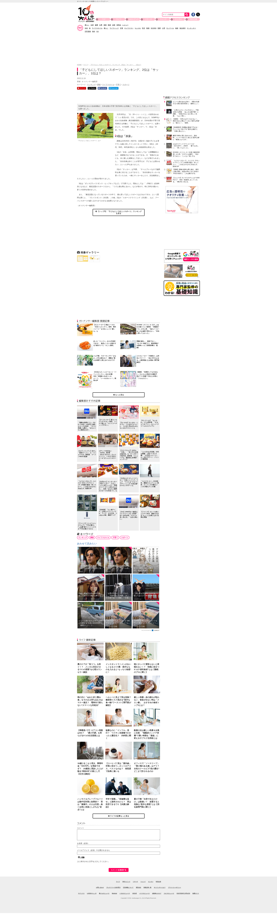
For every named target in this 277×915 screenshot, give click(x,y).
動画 (109, 25)
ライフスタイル (97, 28)
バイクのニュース (144, 893)
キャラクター (128, 28)
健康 (96, 25)
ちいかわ (138, 28)
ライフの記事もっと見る (119, 816)
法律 (92, 25)
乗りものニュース (104, 893)
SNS (86, 28)
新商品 (119, 25)
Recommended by (146, 630)
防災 (143, 28)
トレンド (163, 19)
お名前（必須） (83, 843)
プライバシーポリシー (174, 887)
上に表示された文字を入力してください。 (93, 861)
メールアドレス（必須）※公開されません (93, 850)
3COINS (153, 28)
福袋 (176, 28)
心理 (163, 28)
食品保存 (183, 28)
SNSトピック (133, 19)
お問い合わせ (100, 887)
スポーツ (125, 85)
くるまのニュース (124, 893)
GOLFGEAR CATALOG (183, 893)
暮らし (87, 25)
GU (97, 31)
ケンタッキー (191, 28)
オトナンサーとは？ (160, 887)
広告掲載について (128, 887)
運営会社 (138, 887)
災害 (121, 28)
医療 (159, 28)
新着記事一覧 (147, 887)
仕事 (100, 25)
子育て (118, 85)
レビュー (125, 25)
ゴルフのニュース (169, 893)
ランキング (91, 85)
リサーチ (148, 19)
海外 (93, 31)
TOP (104, 19)
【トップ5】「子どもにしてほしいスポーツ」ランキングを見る (119, 212)
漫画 (105, 25)
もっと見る (119, 395)
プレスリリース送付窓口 (113, 887)
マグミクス (81, 893)
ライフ (118, 19)
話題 (113, 25)
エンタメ (178, 19)
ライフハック (114, 28)
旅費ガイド (195, 893)
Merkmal (114, 893)
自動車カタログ (156, 893)
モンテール (170, 28)
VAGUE (134, 893)
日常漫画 (88, 31)
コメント (80, 828)
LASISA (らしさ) (92, 893)
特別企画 (193, 19)
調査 (99, 85)
